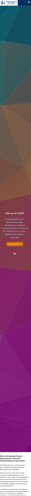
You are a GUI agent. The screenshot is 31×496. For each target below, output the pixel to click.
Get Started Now (15, 244)
